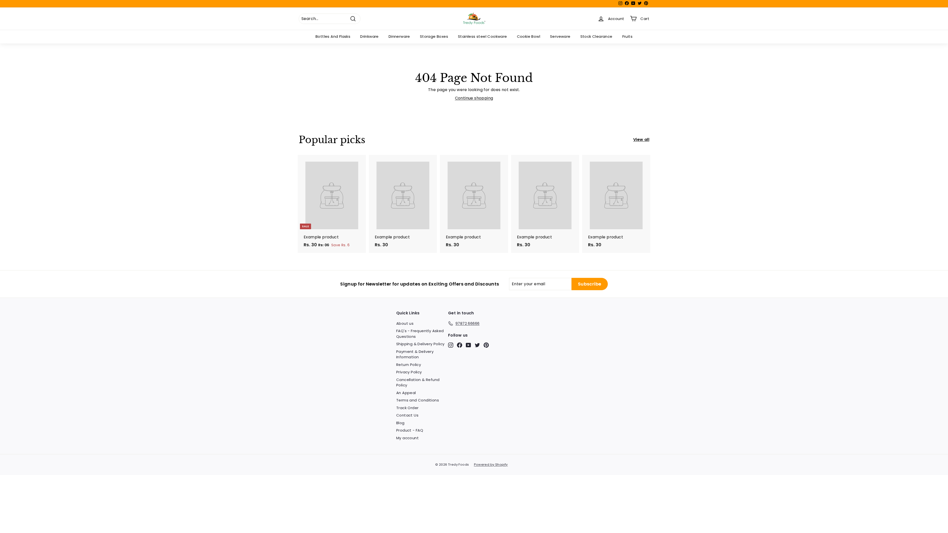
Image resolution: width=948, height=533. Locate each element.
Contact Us (407, 415)
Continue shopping (474, 98)
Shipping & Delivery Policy (420, 343)
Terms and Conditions (417, 400)
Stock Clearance (596, 36)
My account (407, 437)
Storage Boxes (434, 36)
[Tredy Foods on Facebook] (459, 345)
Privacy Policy (409, 372)
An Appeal (406, 392)
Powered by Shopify (491, 464)
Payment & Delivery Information (415, 354)
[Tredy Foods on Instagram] (450, 345)
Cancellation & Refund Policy (417, 382)
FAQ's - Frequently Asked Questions (420, 333)
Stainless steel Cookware (482, 36)
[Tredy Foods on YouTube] (468, 345)
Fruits (627, 36)
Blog (400, 422)
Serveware (560, 36)
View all (641, 139)
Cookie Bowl (528, 36)
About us (405, 323)
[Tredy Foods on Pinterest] (486, 345)
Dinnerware (399, 36)
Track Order (407, 407)
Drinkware (369, 36)
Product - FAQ (409, 430)
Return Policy (408, 364)
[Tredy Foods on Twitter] (477, 345)
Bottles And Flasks (333, 36)
